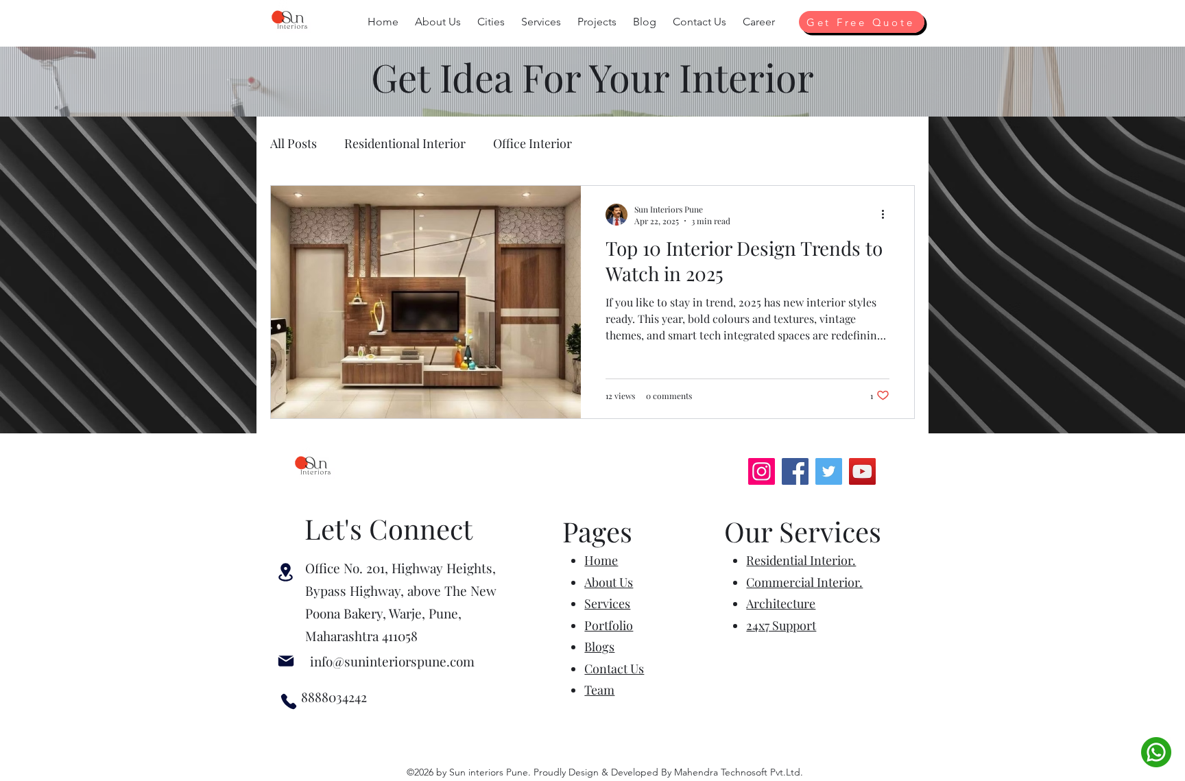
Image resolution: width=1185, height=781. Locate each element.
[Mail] (286, 661)
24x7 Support (781, 625)
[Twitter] (828, 471)
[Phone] (289, 701)
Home (601, 560)
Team (599, 690)
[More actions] (887, 214)
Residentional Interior (405, 143)
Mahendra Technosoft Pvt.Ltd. (738, 772)
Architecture (780, 603)
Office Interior (532, 143)
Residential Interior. (801, 560)
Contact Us (614, 668)
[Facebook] (795, 471)
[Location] (285, 572)
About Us (608, 582)
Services (607, 603)
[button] (438, 22)
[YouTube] (862, 471)
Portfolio (608, 625)
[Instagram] (761, 471)
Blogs (599, 646)
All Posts (293, 143)
